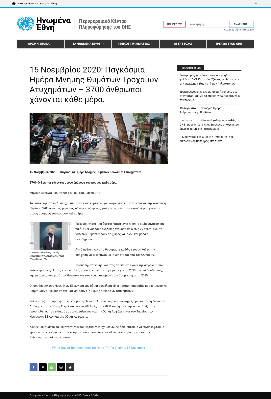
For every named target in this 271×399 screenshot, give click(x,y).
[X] (43, 367)
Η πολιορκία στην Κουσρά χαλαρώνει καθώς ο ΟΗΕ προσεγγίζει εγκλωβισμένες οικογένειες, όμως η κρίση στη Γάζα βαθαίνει (209, 124)
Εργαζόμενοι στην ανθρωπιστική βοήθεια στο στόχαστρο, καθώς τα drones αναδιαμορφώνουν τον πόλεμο (210, 96)
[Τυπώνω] (70, 367)
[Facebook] (33, 367)
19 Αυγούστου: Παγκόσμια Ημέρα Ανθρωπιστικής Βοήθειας (200, 110)
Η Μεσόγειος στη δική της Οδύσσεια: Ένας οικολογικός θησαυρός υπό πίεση (207, 139)
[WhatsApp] (52, 367)
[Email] (61, 367)
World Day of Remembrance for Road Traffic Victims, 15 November (98, 348)
